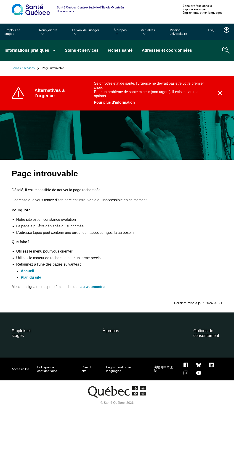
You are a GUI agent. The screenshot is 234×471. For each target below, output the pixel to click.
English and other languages (202, 12)
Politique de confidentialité (47, 369)
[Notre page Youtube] (198, 372)
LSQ (211, 30)
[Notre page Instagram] (185, 372)
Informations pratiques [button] (27, 50)
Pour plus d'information (114, 102)
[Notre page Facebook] (185, 364)
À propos (120, 30)
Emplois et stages (12, 31)
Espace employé (194, 9)
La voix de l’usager (85, 30)
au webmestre (92, 287)
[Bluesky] (198, 364)
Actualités (148, 30)
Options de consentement (206, 333)
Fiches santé (120, 50)
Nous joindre (48, 30)
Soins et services (81, 50)
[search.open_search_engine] (226, 50)
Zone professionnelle (197, 6)
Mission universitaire (178, 31)
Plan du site (31, 277)
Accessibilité (20, 369)
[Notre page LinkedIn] (211, 364)
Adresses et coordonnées (167, 50)
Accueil (27, 271)
